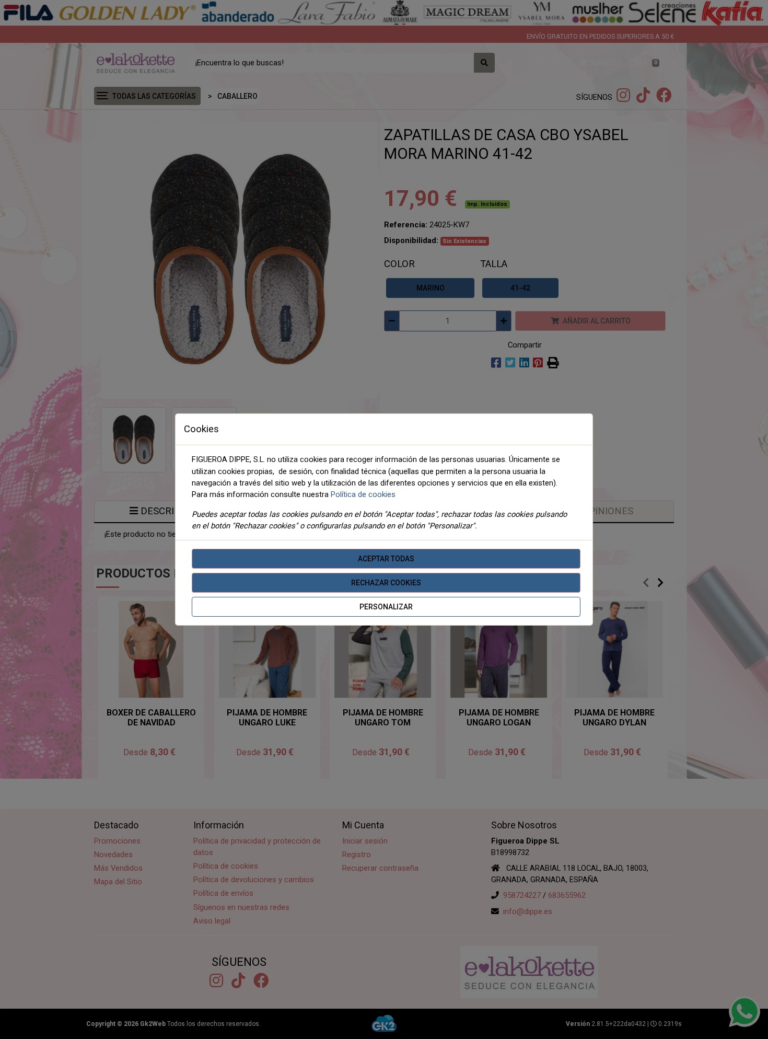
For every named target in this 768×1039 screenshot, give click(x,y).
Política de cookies (363, 494)
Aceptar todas (386, 559)
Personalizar (386, 607)
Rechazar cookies (386, 583)
